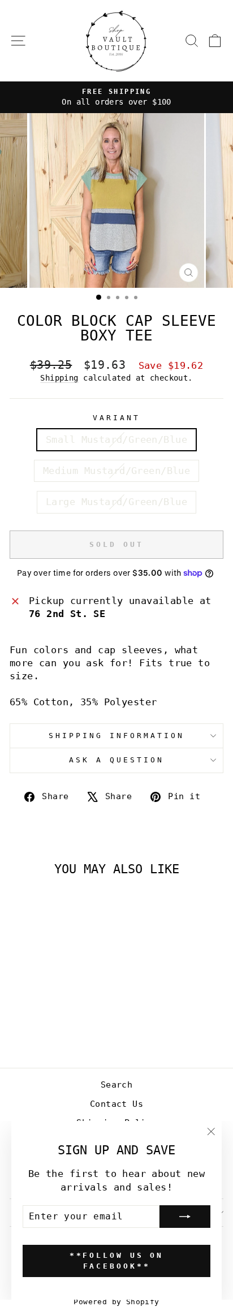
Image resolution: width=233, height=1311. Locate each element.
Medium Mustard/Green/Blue (116, 470)
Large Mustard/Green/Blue (116, 502)
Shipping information (116, 735)
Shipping (59, 377)
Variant (116, 417)
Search (116, 1085)
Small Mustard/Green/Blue (116, 439)
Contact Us (116, 1104)
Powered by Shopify (116, 1301)
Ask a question (116, 760)
